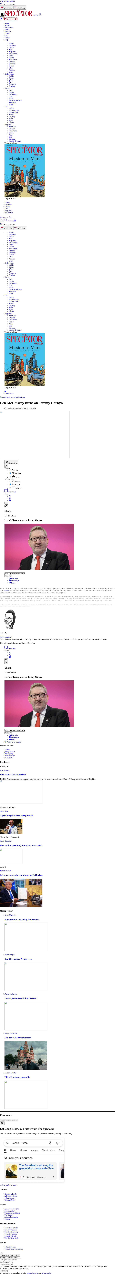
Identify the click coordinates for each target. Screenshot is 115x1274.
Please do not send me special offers (15, 1268)
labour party (8, 754)
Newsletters (8, 27)
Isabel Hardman (5, 637)
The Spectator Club (11, 1238)
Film (10, 96)
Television (12, 102)
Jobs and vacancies (11, 1217)
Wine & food (13, 112)
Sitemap (7, 1219)
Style (11, 121)
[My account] (40, 15)
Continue (4, 1271)
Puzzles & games (15, 141)
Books (11, 92)
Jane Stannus (4, 770)
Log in (17, 1255)
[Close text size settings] (6, 465)
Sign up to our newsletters (13, 1249)
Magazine (12, 52)
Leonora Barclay (10, 1073)
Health (11, 123)
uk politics (8, 758)
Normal (17, 484)
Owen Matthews (10, 915)
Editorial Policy (9, 1200)
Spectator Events (10, 1236)
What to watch (14, 110)
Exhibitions (13, 94)
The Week (12, 127)
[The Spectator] (19, 15)
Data (10, 82)
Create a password (6, 1262)
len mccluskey (9, 756)
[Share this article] (6, 503)
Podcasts (7, 29)
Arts (10, 90)
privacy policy (46, 1273)
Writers (7, 25)
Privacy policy (9, 1211)
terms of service (32, 1273)
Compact (17, 481)
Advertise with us (10, 1196)
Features (12, 129)
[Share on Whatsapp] (10, 501)
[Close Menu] (2, 220)
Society (11, 78)
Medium (18, 473)
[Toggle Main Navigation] (2, 15)
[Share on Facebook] (10, 496)
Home (6, 23)
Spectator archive (10, 1234)
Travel (11, 115)
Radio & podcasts (15, 100)
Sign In (35, 15)
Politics (11, 43)
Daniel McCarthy (10, 994)
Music (11, 98)
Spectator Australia (11, 1228)
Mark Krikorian (5, 871)
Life (5, 106)
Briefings (7, 31)
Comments (12, 492)
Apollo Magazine (10, 1230)
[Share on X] (10, 498)
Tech (10, 50)
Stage (11, 104)
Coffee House (9, 74)
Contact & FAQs (10, 1194)
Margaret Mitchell (10, 1033)
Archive (7, 38)
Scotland (12, 86)
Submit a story (9, 1198)
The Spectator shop (11, 1232)
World (11, 80)
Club (6, 36)
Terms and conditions (12, 1213)
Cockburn (12, 45)
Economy (12, 84)
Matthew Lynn (9, 955)
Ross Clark (4, 811)
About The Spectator (11, 1209)
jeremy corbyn (9, 752)
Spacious (19, 488)
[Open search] (1, 218)
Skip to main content (7, 1)
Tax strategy (8, 1215)
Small (16, 470)
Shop (6, 40)
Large (18, 477)
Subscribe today (10, 1247)
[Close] (2, 1123)
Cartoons (12, 139)
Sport (11, 119)
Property (12, 117)
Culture (11, 48)
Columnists (13, 131)
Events (6, 34)
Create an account (7, 1255)
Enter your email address (9, 1257)
